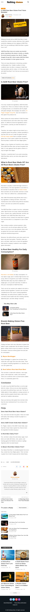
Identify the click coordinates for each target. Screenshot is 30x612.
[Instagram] (19, 599)
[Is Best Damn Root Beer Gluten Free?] (15, 314)
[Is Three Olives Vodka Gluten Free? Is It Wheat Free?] (4, 516)
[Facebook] (6, 17)
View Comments (23, 507)
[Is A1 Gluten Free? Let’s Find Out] (4, 523)
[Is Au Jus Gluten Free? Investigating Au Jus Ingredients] (4, 530)
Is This (3, 8)
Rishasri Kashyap (8, 14)
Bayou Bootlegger (9, 356)
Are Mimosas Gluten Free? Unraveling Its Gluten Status (7, 585)
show (13, 77)
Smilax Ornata (23, 189)
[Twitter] (7, 17)
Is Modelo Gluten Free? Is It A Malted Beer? (21, 585)
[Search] (28, 2)
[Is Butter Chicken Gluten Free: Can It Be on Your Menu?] (4, 537)
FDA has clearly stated (7, 136)
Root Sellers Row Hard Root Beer (14, 369)
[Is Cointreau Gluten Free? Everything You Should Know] (15, 308)
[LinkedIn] (27, 492)
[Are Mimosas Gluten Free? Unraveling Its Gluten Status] (8, 577)
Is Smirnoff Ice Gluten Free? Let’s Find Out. (7, 563)
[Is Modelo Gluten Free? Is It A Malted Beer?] (22, 577)
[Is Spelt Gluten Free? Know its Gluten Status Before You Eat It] (22, 555)
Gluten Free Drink (15, 462)
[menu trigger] (3, 2)
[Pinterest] (9, 17)
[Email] (11, 17)
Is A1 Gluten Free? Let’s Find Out (17, 522)
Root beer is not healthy (7, 274)
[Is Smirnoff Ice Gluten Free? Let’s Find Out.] (8, 555)
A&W (8, 462)
